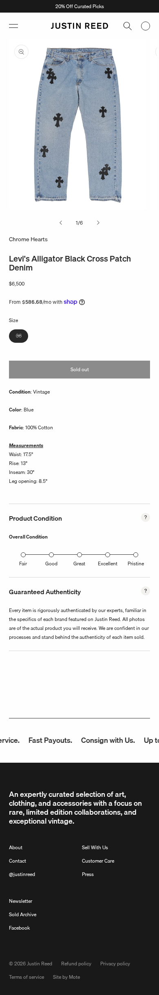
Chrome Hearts (28, 239)
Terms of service (26, 977)
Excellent (107, 563)
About (15, 847)
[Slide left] (61, 223)
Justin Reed (39, 963)
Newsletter (20, 901)
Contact (17, 861)
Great (79, 563)
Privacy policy (115, 963)
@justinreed (22, 874)
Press (88, 874)
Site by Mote (66, 977)
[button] (13, 26)
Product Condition (35, 518)
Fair (23, 563)
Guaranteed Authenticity (45, 591)
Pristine (136, 563)
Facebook (19, 928)
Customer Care (98, 861)
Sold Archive (22, 914)
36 (22, 337)
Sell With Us (95, 847)
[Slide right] (98, 223)
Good (51, 563)
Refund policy (76, 963)
